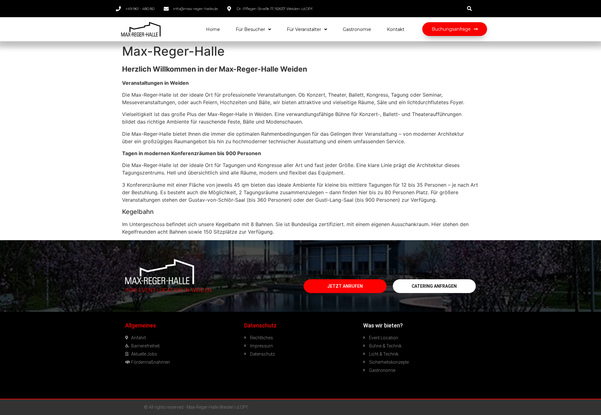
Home (213, 29)
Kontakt (395, 29)
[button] (454, 29)
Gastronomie (357, 29)
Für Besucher (250, 29)
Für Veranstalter (304, 29)
